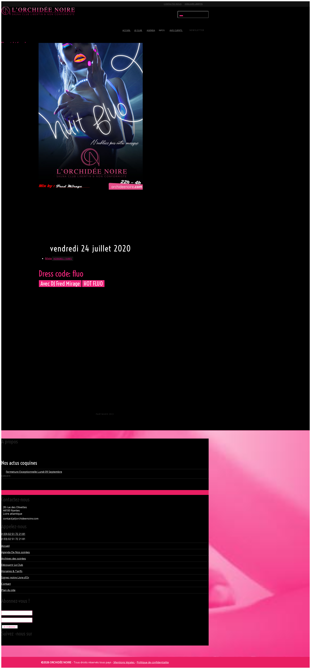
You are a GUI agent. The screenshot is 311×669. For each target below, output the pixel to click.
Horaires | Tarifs (62, 258)
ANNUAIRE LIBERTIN (194, 4)
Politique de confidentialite (153, 662)
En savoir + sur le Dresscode (55, 237)
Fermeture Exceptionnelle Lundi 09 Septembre (34, 472)
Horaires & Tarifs (11, 571)
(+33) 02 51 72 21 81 (13, 534)
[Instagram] (26, 6)
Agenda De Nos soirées (15, 552)
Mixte (48, 258)
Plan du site (8, 590)
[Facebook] (10, 6)
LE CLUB (138, 30)
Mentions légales (124, 662)
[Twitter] (4, 6)
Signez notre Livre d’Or (15, 577)
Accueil (5, 546)
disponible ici (73, 329)
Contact (6, 584)
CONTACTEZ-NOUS (172, 4)
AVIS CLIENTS (176, 30)
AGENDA (151, 30)
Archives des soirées (13, 558)
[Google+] (15, 6)
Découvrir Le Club (12, 565)
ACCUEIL (126, 30)
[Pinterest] (21, 6)
